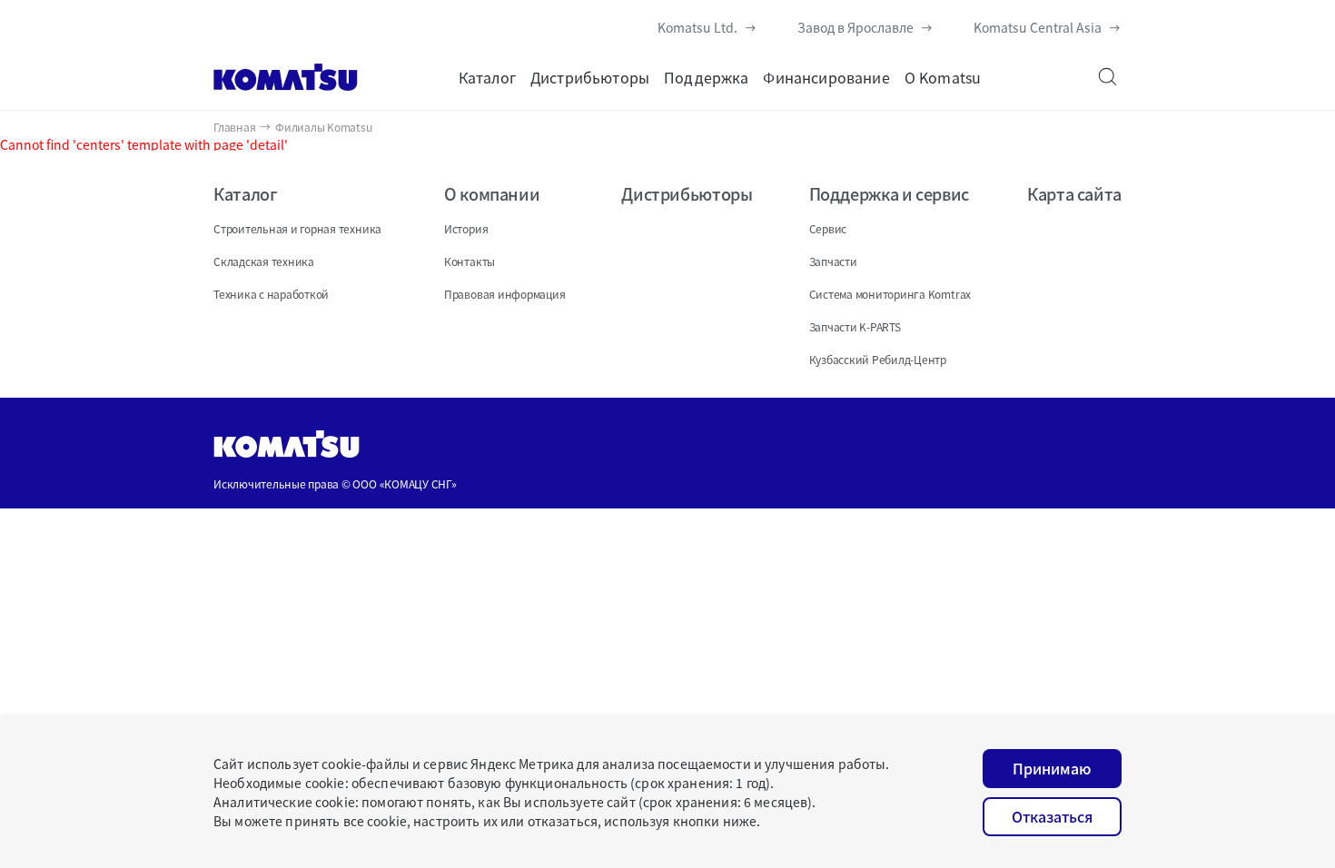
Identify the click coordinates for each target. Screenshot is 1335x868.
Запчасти (833, 261)
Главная (234, 126)
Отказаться (1052, 816)
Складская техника (263, 261)
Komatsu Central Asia (1038, 27)
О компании (491, 193)
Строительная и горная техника (297, 228)
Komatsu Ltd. (697, 27)
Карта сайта (1074, 193)
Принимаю (1052, 768)
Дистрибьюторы (589, 77)
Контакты (469, 261)
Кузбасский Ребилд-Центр (877, 359)
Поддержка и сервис (889, 193)
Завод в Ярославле (855, 27)
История (466, 228)
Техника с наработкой (271, 293)
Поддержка (706, 77)
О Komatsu (943, 77)
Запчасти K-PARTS (855, 326)
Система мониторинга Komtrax (890, 293)
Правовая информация (504, 293)
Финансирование (826, 77)
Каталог (487, 77)
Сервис (828, 228)
